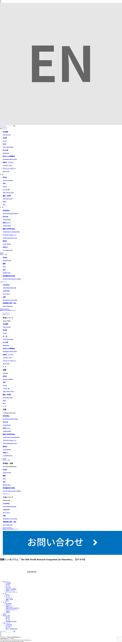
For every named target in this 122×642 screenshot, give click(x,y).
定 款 (8, 586)
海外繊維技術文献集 (11, 621)
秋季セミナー (9, 606)
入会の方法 (9, 625)
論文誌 (1, 253)
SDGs (7, 600)
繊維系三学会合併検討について (8, 310)
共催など (8, 612)
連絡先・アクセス (10, 590)
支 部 (8, 596)
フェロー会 (9, 597)
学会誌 (8, 617)
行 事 (4, 406)
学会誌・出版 (6, 460)
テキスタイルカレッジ (12, 609)
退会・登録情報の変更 (12, 628)
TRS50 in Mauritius (4, 309)
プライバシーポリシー (12, 592)
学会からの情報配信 (11, 589)
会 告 (8, 620)
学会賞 (8, 584)
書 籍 (8, 618)
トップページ (3, 127)
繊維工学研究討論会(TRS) (12, 608)
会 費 (8, 627)
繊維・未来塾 (9, 599)
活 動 (4, 366)
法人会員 (8, 587)
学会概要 (8, 583)
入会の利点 (9, 624)
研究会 (8, 595)
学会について (6, 314)
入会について (6, 493)
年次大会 (8, 605)
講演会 (8, 611)
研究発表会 (9, 603)
